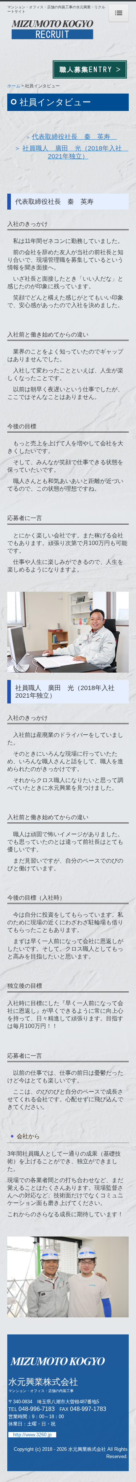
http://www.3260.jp (32, 1434)
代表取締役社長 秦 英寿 (74, 136)
